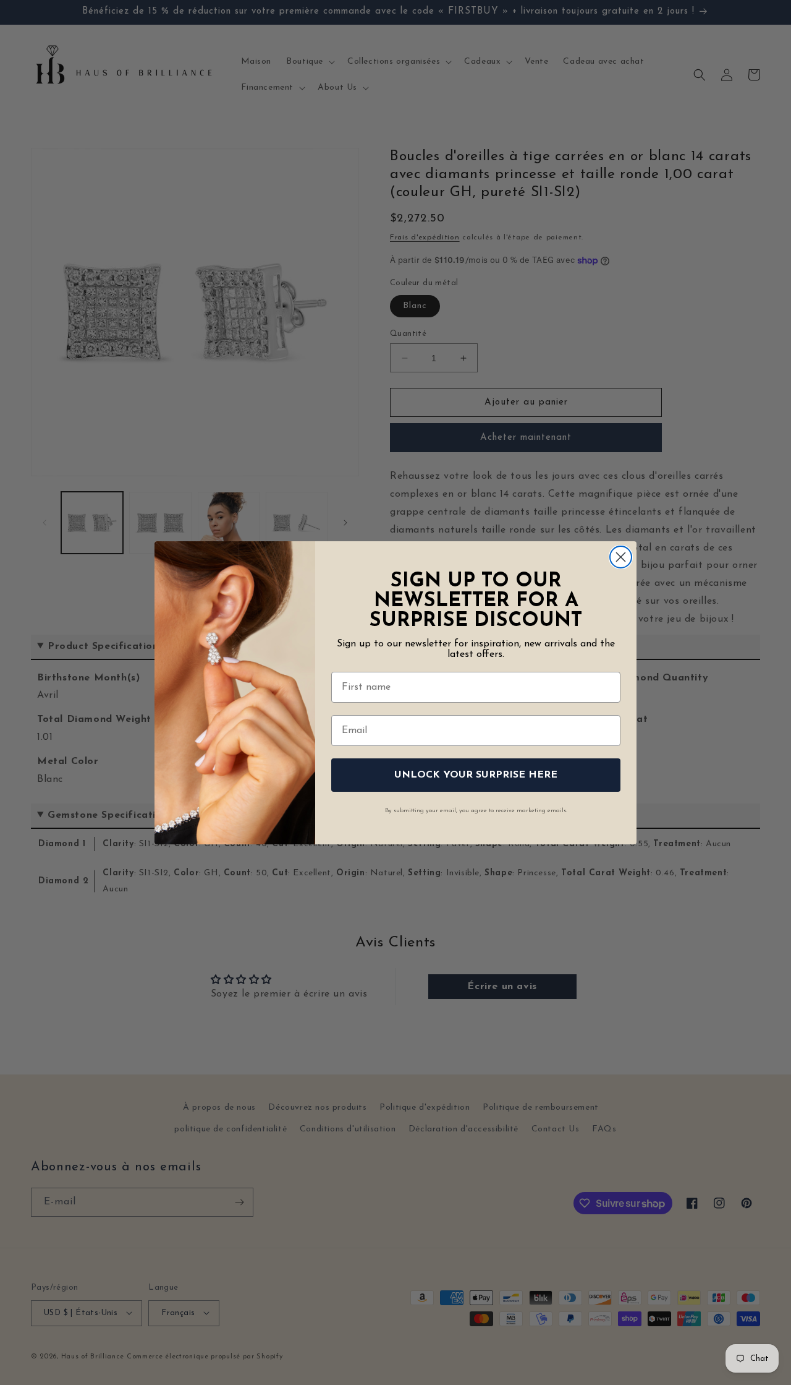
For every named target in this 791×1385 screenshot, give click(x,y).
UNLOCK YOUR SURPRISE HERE (475, 775)
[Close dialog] (621, 557)
